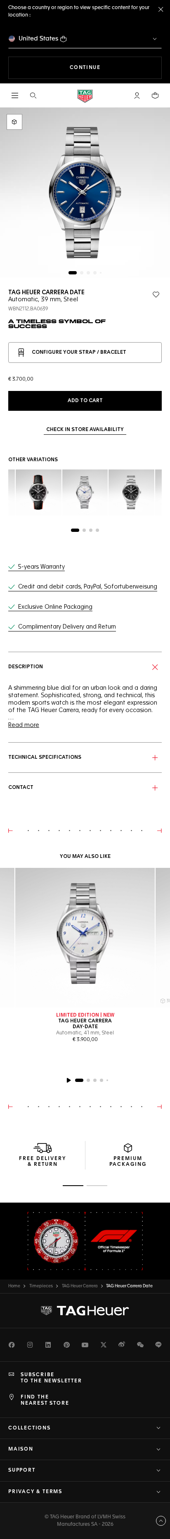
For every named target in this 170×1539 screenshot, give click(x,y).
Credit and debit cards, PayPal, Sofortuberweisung (87, 587)
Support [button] (21, 1470)
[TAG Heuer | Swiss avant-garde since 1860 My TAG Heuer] (85, 1310)
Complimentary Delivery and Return (67, 627)
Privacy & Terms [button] (35, 1491)
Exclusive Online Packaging (55, 607)
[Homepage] (85, 95)
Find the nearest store (45, 1400)
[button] (137, 95)
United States (38, 39)
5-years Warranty (41, 567)
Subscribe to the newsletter (51, 1377)
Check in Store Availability (85, 429)
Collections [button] (29, 1428)
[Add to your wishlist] (156, 294)
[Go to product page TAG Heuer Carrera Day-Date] (85, 938)
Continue (116, 67)
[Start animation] (68, 1080)
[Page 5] (101, 273)
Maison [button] (20, 1449)
